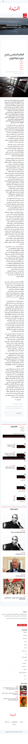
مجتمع (20, 27)
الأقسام (25, 16)
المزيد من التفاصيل (22, 625)
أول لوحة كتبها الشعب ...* (19, 554)
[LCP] (14, 8)
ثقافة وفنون (23, 530)
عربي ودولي (24, 651)
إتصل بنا (14, 724)
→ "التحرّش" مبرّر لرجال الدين (17, 404)
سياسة (25, 641)
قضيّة (25, 669)
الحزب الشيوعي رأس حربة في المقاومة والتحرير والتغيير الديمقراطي (10, 699)
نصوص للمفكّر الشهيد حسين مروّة (18, 532)
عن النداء (21, 722)
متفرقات (24, 663)
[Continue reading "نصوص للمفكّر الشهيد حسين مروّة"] (14, 521)
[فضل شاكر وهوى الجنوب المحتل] (14, 458)
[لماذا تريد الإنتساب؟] (21, 487)
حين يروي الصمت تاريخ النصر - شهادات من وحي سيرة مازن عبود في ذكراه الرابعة (9, 454)
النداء (24, 27)
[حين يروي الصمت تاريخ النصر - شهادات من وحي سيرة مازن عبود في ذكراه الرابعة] (21, 455)
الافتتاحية (25, 635)
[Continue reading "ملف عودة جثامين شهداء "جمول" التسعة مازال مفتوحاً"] (23, 693)
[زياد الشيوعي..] (14, 436)
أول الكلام (25, 638)
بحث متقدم (7, 722)
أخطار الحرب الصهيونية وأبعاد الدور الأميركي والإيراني (11, 446)
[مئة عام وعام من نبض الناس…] (21, 498)
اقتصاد (25, 647)
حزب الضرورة (23, 480)
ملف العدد (24, 666)
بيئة (25, 678)
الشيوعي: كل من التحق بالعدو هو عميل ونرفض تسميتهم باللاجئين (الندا (10, 688)
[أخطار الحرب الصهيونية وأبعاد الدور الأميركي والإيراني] (21, 446)
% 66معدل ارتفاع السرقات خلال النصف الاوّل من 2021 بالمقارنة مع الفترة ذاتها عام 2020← (14, 407)
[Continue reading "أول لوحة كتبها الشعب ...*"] (14, 542)
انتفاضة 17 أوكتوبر (22, 672)
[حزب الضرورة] (21, 476)
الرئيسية (25, 632)
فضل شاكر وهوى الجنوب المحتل (14, 466)
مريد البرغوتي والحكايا (20, 576)
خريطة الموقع (14, 722)
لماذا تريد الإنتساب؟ (21, 491)
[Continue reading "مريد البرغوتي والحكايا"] (14, 564)
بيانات (25, 675)
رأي (24, 596)
